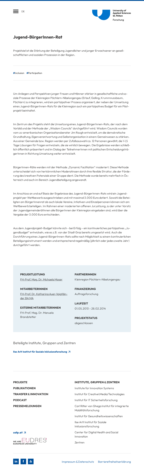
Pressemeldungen (27, 406)
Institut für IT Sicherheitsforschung (96, 400)
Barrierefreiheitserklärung (114, 461)
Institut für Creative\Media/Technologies (100, 394)
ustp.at (18, 432)
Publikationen (24, 388)
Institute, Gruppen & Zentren (97, 382)
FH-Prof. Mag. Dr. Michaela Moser (41, 279)
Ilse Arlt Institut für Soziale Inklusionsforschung (40, 351)
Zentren (79, 442)
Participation (35, 73)
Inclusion (19, 73)
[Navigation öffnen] (15, 11)
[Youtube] (31, 461)
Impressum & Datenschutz (78, 461)
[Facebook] (23, 461)
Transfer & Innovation (30, 394)
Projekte (20, 382)
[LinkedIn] (16, 461)
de (23, 11)
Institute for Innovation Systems (94, 388)
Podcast (20, 400)
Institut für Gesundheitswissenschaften (99, 416)
